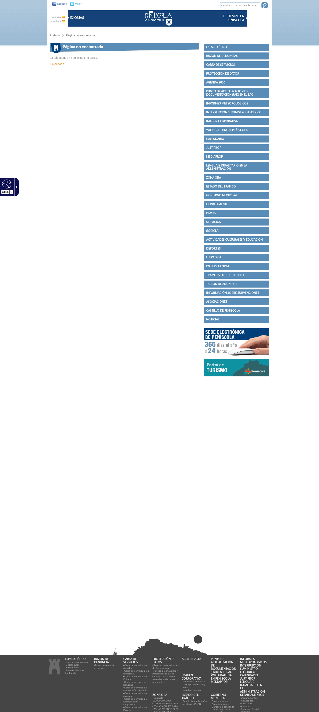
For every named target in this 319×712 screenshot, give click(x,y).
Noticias (213, 319)
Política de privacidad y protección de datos (165, 672)
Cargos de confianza (223, 706)
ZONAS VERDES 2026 (165, 709)
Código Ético (73, 664)
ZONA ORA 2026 (162, 700)
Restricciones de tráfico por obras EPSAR (195, 702)
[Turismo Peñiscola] (236, 378)
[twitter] (75, 4)
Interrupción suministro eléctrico (234, 112)
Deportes (213, 248)
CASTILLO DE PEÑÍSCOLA (223, 310)
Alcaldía (245, 706)
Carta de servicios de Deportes (135, 683)
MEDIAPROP (214, 156)
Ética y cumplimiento (77, 662)
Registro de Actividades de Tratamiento (165, 666)
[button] (264, 5)
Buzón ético (72, 667)
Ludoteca (213, 257)
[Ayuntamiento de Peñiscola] (157, 26)
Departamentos (218, 204)
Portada (55, 35)
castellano (56, 21)
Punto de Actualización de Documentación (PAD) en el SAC (229, 93)
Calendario (215, 139)
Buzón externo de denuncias (104, 666)
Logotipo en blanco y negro (194, 685)
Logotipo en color (192, 690)
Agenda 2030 (215, 82)
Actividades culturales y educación (234, 239)
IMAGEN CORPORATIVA (222, 121)
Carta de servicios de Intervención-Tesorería (135, 689)
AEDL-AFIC (247, 703)
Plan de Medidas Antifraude (74, 671)
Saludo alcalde (220, 701)
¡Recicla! (212, 230)
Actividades (247, 700)
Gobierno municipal (221, 195)
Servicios (213, 222)
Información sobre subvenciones (232, 293)
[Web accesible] (6, 183)
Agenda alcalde (220, 704)
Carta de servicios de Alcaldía (135, 666)
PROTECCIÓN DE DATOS (222, 73)
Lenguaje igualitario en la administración (226, 167)
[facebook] (58, 4)
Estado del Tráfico (221, 186)
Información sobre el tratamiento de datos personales (163, 679)
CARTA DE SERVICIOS (220, 64)
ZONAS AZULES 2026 (165, 706)
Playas (211, 213)
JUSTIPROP (213, 147)
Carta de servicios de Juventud (135, 694)
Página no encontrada (80, 35)
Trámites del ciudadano (225, 275)
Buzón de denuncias (222, 56)
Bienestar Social (250, 709)
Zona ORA (213, 177)
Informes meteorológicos (227, 103)
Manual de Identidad (194, 681)
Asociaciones (216, 301)
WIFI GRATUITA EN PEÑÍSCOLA (227, 130)
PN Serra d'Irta (217, 266)
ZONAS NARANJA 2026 (166, 703)
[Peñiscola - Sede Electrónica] (236, 357)
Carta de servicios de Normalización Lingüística (135, 702)
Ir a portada (57, 64)
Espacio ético (216, 47)
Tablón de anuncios (221, 284)
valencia (57, 17)
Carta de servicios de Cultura (135, 678)
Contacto (158, 698)
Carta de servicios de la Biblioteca (136, 672)
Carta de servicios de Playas (135, 708)
